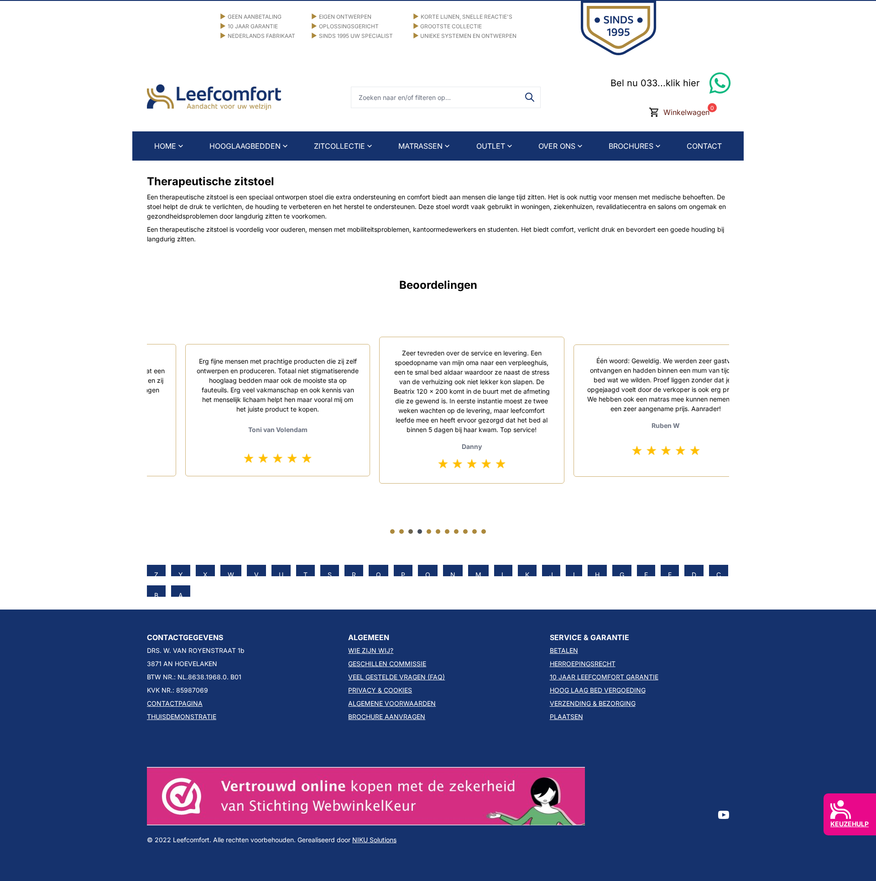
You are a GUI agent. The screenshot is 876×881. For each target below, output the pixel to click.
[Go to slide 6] (438, 531)
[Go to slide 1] (392, 531)
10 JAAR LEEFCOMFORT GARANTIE (604, 677)
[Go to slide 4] (419, 531)
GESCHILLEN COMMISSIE (387, 663)
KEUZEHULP (849, 824)
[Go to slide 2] (401, 531)
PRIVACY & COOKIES (380, 690)
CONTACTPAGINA (175, 703)
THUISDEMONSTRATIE (181, 716)
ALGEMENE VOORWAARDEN (392, 703)
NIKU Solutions (374, 840)
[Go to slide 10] (474, 531)
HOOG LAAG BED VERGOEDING (598, 690)
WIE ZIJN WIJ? (370, 650)
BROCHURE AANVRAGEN (386, 716)
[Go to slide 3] (410, 531)
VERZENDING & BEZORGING (593, 703)
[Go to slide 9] (465, 531)
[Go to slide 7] (447, 531)
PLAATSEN (566, 716)
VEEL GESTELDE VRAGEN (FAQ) (396, 677)
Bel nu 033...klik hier (655, 83)
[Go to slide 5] (429, 531)
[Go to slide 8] (456, 531)
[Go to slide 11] (483, 531)
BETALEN (564, 650)
